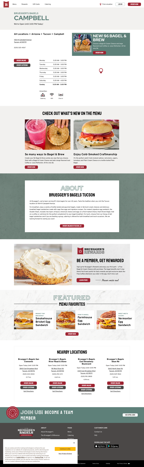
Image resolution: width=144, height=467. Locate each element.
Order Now (134, 4)
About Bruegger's (47, 432)
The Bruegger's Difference (50, 435)
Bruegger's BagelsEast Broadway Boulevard (86, 361)
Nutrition (71, 439)
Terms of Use (95, 463)
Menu (14, 4)
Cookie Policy (20, 457)
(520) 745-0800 (86, 377)
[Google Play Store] (113, 446)
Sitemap (108, 463)
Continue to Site (65, 449)
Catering (48, 4)
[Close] (74, 443)
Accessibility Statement (79, 463)
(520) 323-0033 (28, 374)
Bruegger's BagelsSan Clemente (28, 360)
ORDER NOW (31, 167)
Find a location (107, 4)
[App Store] (100, 446)
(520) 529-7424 (115, 374)
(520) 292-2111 (57, 374)
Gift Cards (36, 4)
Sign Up (70, 452)
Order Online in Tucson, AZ (72, 226)
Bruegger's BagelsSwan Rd (115, 360)
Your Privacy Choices (122, 463)
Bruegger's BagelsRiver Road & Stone (57, 360)
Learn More (83, 280)
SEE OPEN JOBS (130, 415)
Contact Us (98, 432)
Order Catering (22, 65)
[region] (101, 73)
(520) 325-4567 (20, 48)
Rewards (25, 4)
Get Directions (29, 391)
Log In (120, 4)
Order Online (21, 60)
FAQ (95, 435)
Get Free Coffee (73, 455)
